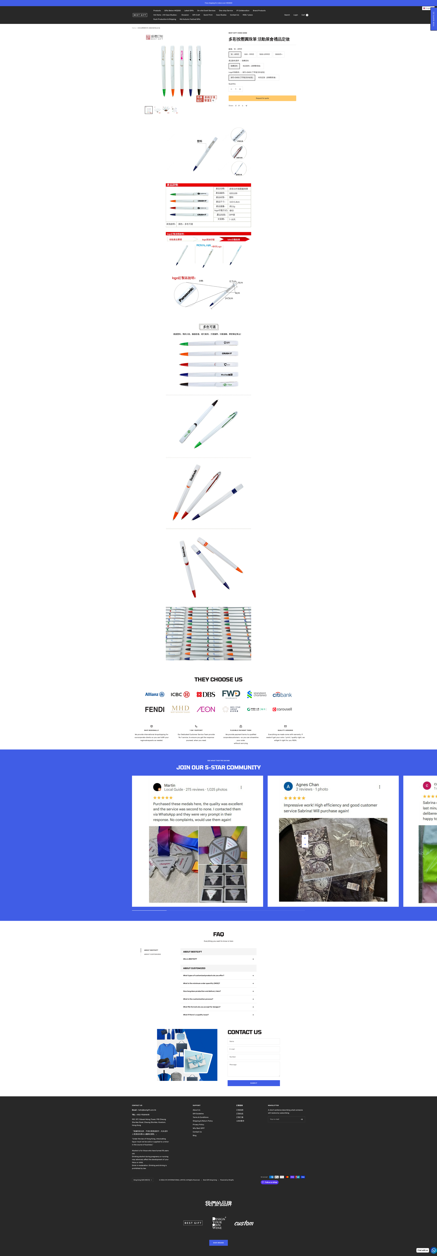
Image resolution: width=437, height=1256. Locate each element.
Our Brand (218, 1243)
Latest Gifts (189, 11)
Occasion (185, 15)
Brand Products (259, 11)
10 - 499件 (235, 54)
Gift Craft (196, 15)
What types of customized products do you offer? (203, 975)
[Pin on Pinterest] (239, 106)
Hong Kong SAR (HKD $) (141, 1180)
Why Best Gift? (199, 1128)
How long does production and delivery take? (202, 991)
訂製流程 (239, 1110)
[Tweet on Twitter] (243, 106)
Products (157, 11)
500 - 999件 (249, 54)
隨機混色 (234, 66)
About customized (152, 954)
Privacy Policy (198, 1125)
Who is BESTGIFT (190, 959)
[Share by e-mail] (246, 106)
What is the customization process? (198, 999)
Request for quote (262, 98)
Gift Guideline (198, 1114)
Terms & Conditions (200, 1117)
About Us (196, 1110)
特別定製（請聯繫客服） (267, 77)
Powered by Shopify (227, 1180)
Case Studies (221, 15)
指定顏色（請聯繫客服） (252, 66)
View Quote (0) (434, 19)
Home (134, 28)
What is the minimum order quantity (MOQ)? (201, 983)
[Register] (302, 1119)
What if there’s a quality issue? (196, 1015)
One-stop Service (226, 11)
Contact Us (234, 15)
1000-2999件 (264, 54)
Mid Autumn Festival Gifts (190, 19)
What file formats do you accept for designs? (201, 1007)
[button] (428, 8)
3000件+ (278, 54)
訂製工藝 (239, 1117)
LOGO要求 (240, 1121)
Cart (304, 15)
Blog (194, 1135)
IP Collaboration (242, 11)
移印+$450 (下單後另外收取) (242, 77)
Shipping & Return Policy (203, 1121)
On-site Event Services (206, 11)
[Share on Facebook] (235, 106)
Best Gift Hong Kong (238, 33)
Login (295, 15)
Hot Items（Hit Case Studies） (165, 15)
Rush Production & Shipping (164, 19)
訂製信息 (239, 1114)
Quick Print (208, 15)
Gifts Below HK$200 (172, 11)
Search (287, 15)
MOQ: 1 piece (248, 15)
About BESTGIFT (151, 950)
